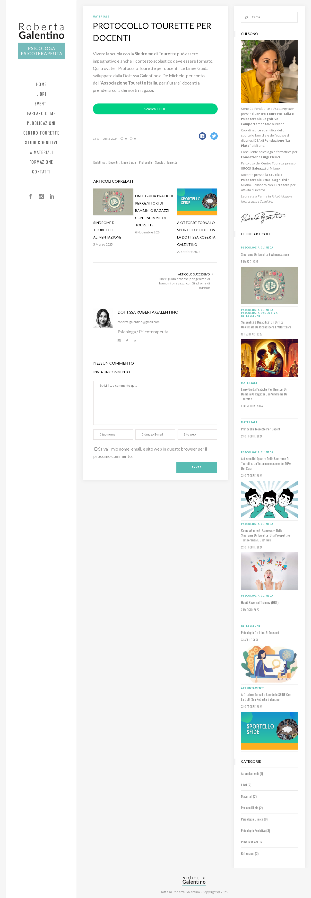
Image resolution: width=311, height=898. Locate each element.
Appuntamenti (250, 773)
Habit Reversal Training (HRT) (259, 602)
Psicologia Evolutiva (253, 830)
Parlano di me (249, 807)
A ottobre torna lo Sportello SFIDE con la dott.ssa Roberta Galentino (266, 697)
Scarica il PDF (155, 108)
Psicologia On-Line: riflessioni (260, 632)
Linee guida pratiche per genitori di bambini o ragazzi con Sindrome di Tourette (184, 283)
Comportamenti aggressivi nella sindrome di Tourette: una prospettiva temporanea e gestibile (265, 535)
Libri (244, 784)
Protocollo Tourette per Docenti (261, 429)
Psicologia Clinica (252, 818)
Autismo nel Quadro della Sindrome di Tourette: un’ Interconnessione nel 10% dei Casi (266, 463)
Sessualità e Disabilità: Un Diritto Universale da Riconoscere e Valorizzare (266, 324)
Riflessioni (247, 853)
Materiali (246, 796)
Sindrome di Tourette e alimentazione (265, 254)
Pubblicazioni (249, 841)
